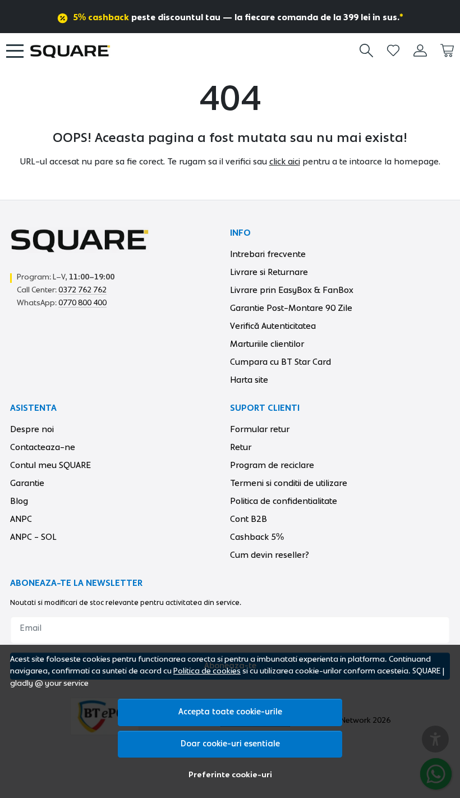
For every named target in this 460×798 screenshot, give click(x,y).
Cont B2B (248, 519)
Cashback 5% (257, 537)
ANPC (21, 519)
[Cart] (447, 51)
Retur (240, 447)
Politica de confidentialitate (283, 501)
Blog (19, 501)
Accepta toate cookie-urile (230, 712)
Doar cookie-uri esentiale (230, 744)
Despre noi (32, 429)
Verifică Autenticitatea (273, 326)
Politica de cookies (207, 671)
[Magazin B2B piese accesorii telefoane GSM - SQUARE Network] (70, 51)
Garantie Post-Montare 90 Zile (291, 308)
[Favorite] (393, 51)
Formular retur (259, 429)
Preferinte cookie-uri (230, 775)
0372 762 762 (82, 290)
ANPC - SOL (33, 537)
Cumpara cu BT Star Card (280, 361)
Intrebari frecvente (268, 254)
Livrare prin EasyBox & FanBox (291, 290)
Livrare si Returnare (269, 272)
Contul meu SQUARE (50, 465)
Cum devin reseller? (269, 555)
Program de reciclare (272, 465)
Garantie (27, 483)
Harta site (249, 379)
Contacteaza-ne (42, 447)
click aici (284, 161)
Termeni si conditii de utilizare (288, 483)
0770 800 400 (82, 303)
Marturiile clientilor (267, 344)
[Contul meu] (420, 51)
